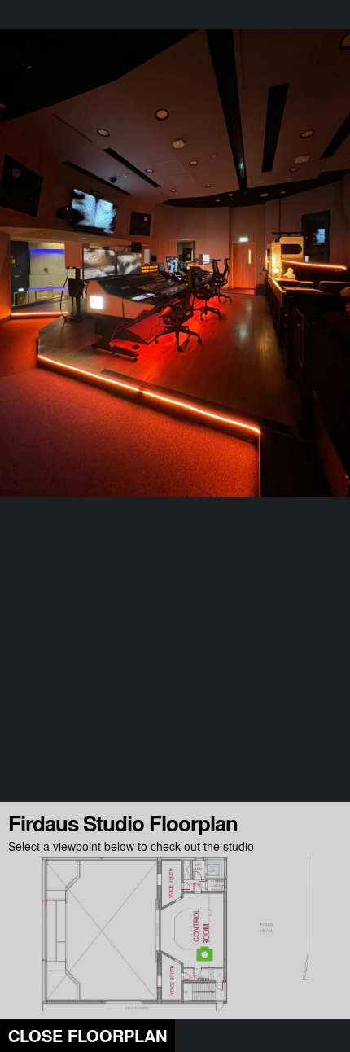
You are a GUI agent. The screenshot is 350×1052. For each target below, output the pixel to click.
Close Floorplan (87, 1035)
